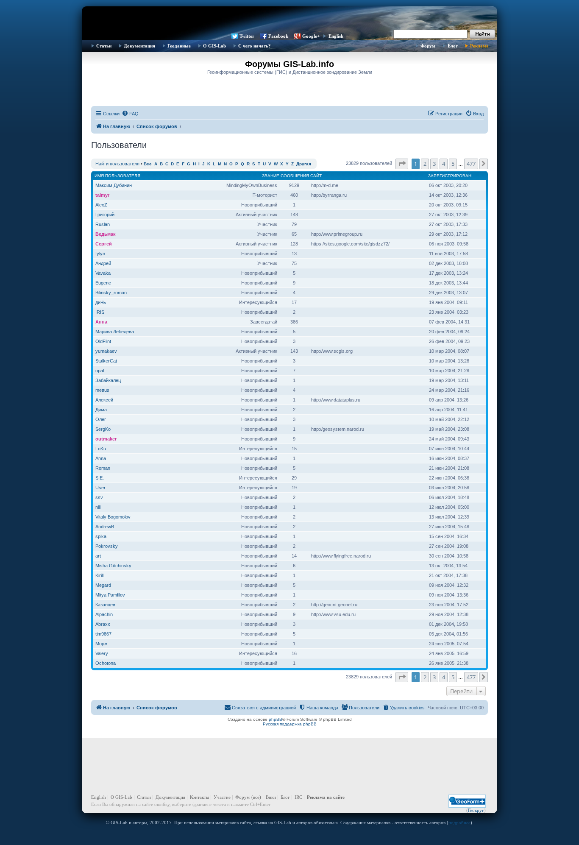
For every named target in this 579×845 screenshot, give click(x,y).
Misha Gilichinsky (113, 565)
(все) (256, 797)
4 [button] (443, 163)
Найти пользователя (117, 163)
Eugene (103, 282)
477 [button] (471, 163)
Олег (100, 419)
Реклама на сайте (326, 797)
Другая (303, 164)
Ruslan (102, 224)
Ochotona (105, 663)
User (100, 487)
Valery (101, 653)
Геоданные (179, 45)
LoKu (100, 448)
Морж (101, 643)
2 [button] (424, 163)
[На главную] (289, 19)
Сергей (103, 243)
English (335, 36)
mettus (102, 390)
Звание (270, 175)
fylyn (100, 253)
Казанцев (105, 604)
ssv (99, 497)
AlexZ (101, 204)
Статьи (103, 45)
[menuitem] (130, 114)
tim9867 (103, 633)
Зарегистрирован (449, 175)
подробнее (459, 822)
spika (100, 536)
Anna (100, 458)
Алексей (104, 399)
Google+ (311, 36)
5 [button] (452, 163)
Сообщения (295, 175)
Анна (101, 321)
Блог (453, 45)
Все (148, 164)
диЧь (100, 302)
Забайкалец (108, 380)
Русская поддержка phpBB (290, 724)
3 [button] (434, 163)
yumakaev (106, 351)
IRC (298, 797)
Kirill (99, 575)
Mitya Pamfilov (110, 594)
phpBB (275, 719)
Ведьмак (105, 234)
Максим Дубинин (113, 185)
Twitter (246, 36)
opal (99, 370)
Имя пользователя (117, 175)
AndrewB (104, 526)
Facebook (278, 36)
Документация (139, 45)
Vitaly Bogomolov (113, 516)
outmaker (106, 438)
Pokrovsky (106, 546)
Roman (102, 468)
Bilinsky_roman (111, 292)
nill (97, 507)
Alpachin (104, 614)
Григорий (104, 214)
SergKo (103, 429)
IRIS (99, 312)
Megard (103, 585)
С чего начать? (254, 45)
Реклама (479, 45)
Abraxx (102, 624)
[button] (401, 164)
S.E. (99, 477)
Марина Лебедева (114, 331)
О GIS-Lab (214, 45)
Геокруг (476, 810)
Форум (427, 45)
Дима (101, 409)
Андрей (103, 263)
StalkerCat (106, 360)
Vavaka (103, 273)
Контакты (199, 797)
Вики (271, 797)
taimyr (102, 195)
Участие (222, 797)
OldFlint (103, 341)
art (98, 555)
